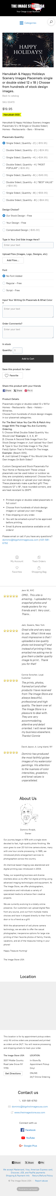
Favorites (17, 571)
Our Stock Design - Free (19, 215)
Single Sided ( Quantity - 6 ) (27, 175)
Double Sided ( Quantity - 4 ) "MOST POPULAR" (25, 166)
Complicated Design (23, 230)
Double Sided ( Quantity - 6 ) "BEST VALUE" (29, 184)
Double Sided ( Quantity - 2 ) (27, 150)
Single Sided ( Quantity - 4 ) (27, 157)
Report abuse (41, 1181)
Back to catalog (10, 95)
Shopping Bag (39, 571)
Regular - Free (14, 283)
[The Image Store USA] (28, 8)
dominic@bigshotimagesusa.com (20, 539)
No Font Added (14, 276)
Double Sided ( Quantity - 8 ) (27, 200)
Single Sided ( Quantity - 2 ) (26, 143)
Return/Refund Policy (42, 1175)
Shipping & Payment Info (18, 1175)
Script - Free (13, 290)
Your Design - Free (16, 222)
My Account (17, 561)
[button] (13, 260)
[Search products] (51, 22)
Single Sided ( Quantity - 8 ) (27, 192)
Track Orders (39, 561)
